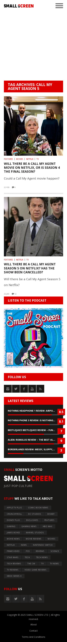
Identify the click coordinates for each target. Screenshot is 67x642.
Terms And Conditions (33, 636)
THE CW (31, 563)
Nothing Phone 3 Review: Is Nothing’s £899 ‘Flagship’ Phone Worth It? (33, 420)
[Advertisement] (33, 45)
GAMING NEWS (28, 526)
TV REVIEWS (13, 569)
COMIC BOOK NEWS (38, 507)
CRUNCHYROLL (14, 514)
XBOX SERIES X (14, 576)
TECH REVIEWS (14, 563)
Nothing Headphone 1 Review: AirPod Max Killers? (33, 410)
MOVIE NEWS (13, 538)
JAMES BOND (13, 532)
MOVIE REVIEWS (33, 538)
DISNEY (51, 514)
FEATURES (8, 159)
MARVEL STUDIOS (35, 532)
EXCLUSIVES (32, 520)
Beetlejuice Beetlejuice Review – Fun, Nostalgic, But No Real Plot (33, 430)
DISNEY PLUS (13, 520)
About (33, 624)
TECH (27, 557)
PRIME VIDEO (13, 551)
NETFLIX (29, 159)
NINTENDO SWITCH (43, 545)
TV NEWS (54, 563)
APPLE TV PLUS (14, 507)
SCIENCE (55, 551)
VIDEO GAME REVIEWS (36, 569)
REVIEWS (40, 551)
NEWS (24, 545)
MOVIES (19, 159)
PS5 (28, 551)
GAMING (11, 526)
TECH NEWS (42, 557)
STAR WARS (13, 557)
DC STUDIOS (34, 514)
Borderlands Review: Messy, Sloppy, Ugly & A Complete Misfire (33, 449)
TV (37, 159)
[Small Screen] (19, 6)
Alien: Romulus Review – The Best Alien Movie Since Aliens (33, 439)
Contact (33, 630)
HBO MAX (47, 526)
